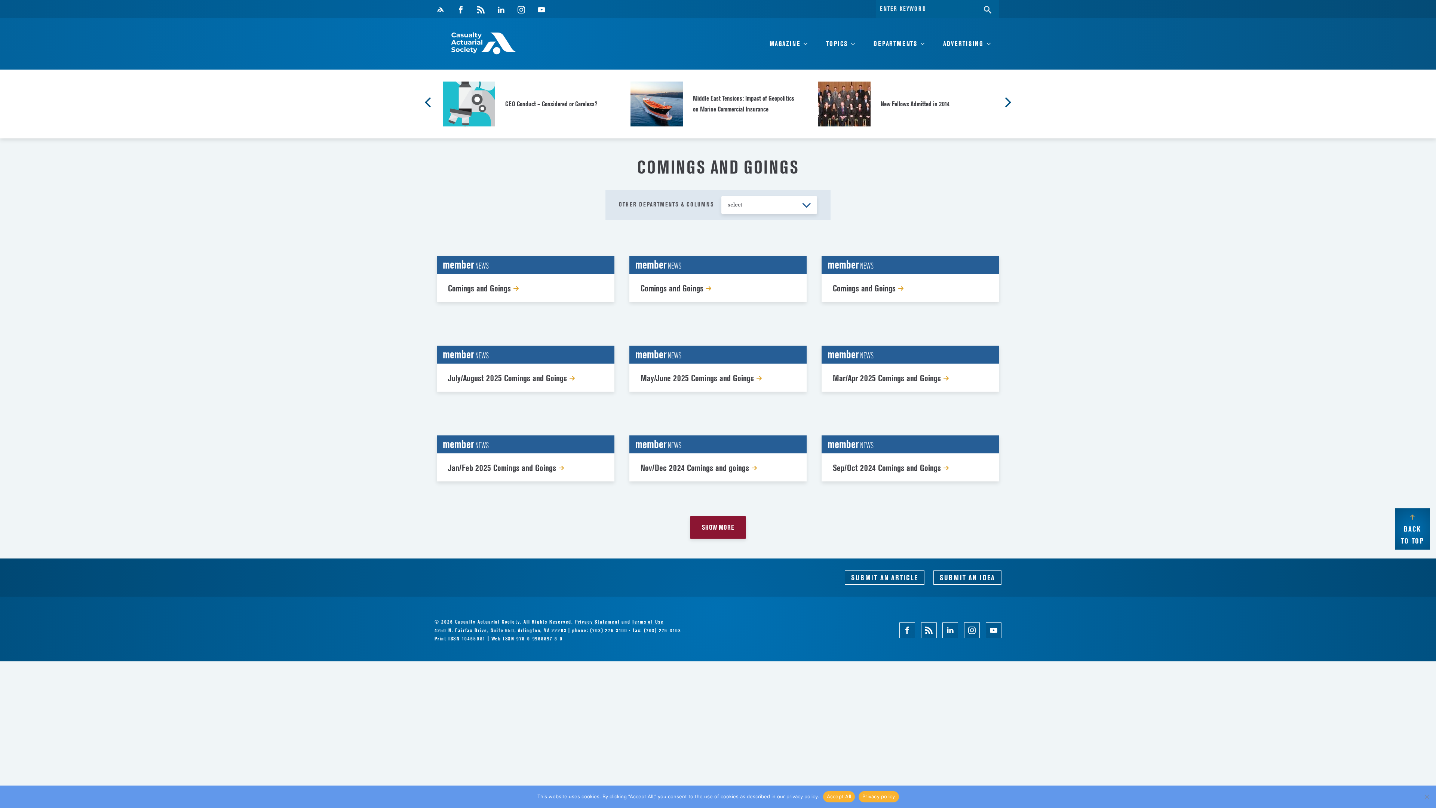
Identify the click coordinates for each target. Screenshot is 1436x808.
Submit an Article (884, 577)
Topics (837, 44)
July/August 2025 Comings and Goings (508, 378)
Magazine (785, 44)
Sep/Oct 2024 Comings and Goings (888, 468)
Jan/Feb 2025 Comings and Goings (503, 468)
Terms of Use (648, 621)
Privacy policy (878, 796)
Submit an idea (967, 577)
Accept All (839, 796)
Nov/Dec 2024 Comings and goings (696, 468)
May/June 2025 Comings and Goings (698, 378)
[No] (1426, 797)
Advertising (963, 44)
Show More (718, 527)
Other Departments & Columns (666, 204)
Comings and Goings (480, 288)
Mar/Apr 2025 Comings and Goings (888, 378)
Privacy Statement (597, 621)
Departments (895, 44)
